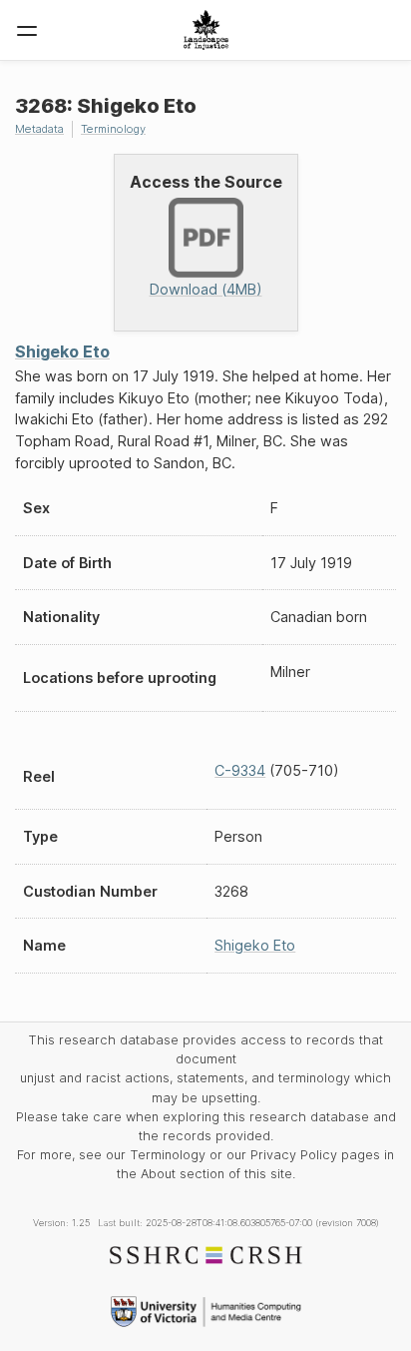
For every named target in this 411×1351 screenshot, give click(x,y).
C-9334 (239, 770)
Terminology (113, 129)
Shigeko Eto (62, 351)
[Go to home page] (206, 30)
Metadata (39, 129)
